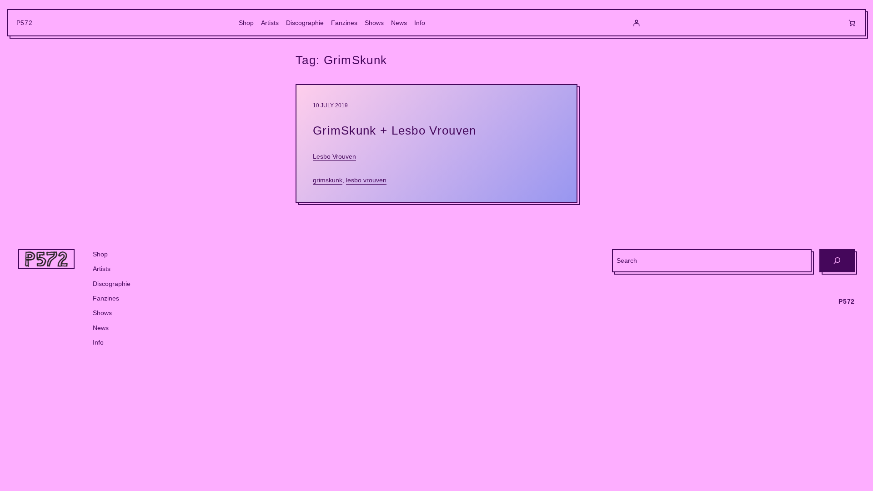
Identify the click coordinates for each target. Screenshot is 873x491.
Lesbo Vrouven (334, 156)
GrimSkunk (327, 180)
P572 (24, 22)
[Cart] (852, 23)
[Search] (837, 260)
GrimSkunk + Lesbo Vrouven (395, 130)
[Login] (636, 23)
